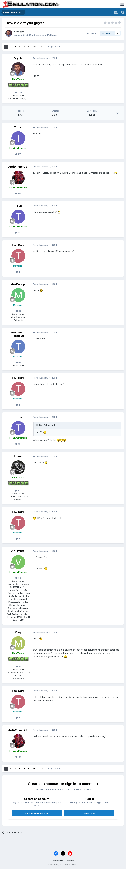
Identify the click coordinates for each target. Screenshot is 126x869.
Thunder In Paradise (17, 334)
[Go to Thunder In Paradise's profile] (18, 346)
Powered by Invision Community (63, 864)
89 (19, 311)
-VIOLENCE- (18, 551)
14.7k (19, 92)
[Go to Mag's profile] (18, 643)
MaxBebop (17, 284)
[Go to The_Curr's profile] (18, 256)
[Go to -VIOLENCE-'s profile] (18, 562)
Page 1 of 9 (53, 46)
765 (19, 193)
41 (19, 272)
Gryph (20, 31)
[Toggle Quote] (37, 425)
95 (19, 362)
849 (19, 578)
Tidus (18, 127)
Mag (18, 632)
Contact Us (57, 860)
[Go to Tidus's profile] (18, 138)
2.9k (19, 490)
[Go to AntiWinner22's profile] (18, 177)
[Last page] (42, 47)
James (17, 456)
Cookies (70, 860)
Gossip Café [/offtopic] (45, 35)
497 (19, 154)
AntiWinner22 (17, 166)
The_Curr (17, 245)
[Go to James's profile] (18, 467)
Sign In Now (89, 813)
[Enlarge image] (115, 172)
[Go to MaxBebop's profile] (18, 295)
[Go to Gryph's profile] (8, 33)
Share (92, 33)
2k (19, 666)
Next (35, 46)
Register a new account (36, 813)
